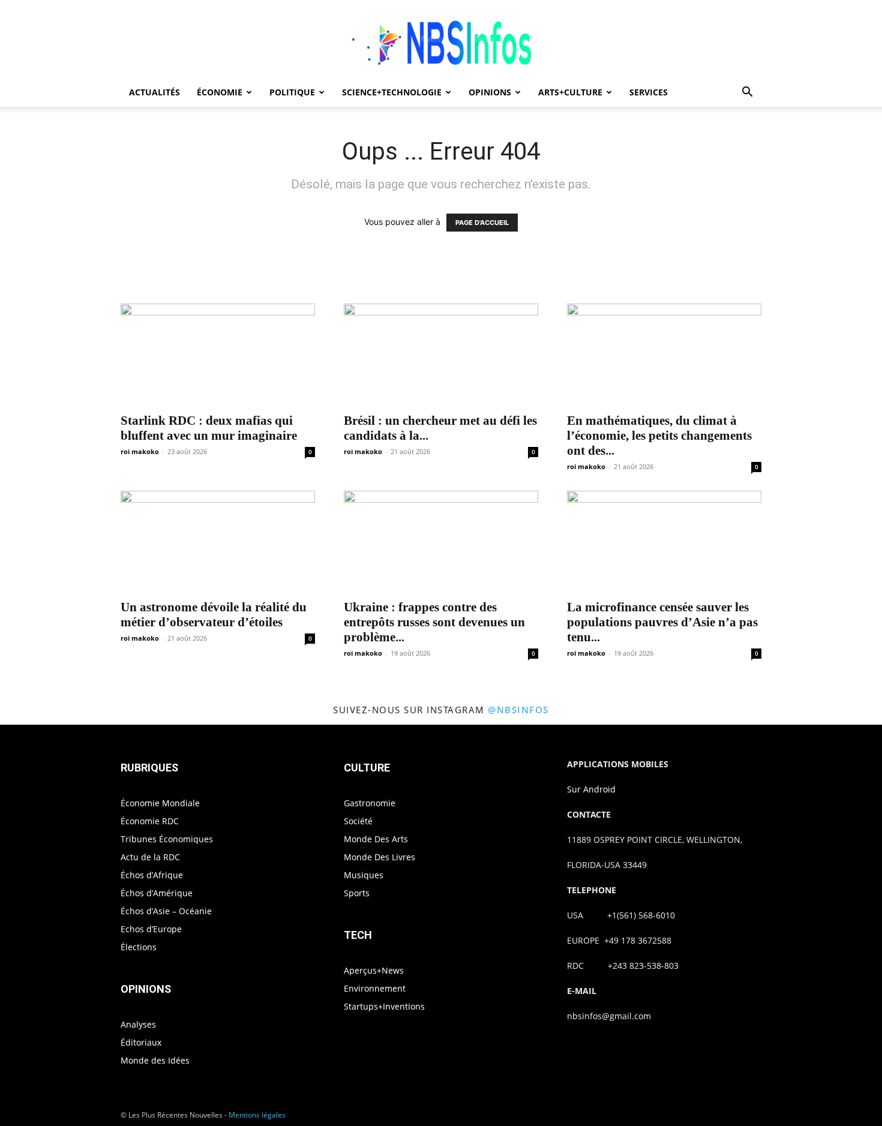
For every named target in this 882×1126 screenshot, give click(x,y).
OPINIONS (490, 92)
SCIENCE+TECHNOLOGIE (392, 92)
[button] (747, 93)
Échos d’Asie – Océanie (166, 911)
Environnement (375, 988)
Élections (139, 947)
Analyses (138, 1024)
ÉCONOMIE (219, 92)
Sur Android (591, 789)
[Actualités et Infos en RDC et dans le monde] (441, 40)
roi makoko (140, 451)
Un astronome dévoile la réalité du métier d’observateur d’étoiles (214, 614)
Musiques (363, 875)
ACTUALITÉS (154, 92)
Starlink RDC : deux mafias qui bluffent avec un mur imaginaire (209, 428)
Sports (357, 893)
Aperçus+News (374, 970)
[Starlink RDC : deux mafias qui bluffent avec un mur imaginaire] (218, 355)
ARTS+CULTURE (570, 92)
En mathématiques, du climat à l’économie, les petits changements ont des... (659, 435)
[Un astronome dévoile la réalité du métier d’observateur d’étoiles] (218, 542)
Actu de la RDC (150, 857)
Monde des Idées (155, 1060)
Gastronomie (369, 803)
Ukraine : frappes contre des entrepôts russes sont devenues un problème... (434, 622)
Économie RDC (150, 821)
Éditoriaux (141, 1042)
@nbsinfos (518, 710)
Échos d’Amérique (157, 893)
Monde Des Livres (379, 857)
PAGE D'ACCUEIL (482, 222)
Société (358, 821)
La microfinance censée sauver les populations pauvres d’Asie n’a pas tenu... (662, 622)
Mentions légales (257, 1115)
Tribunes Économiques (167, 839)
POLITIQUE (292, 92)
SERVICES (648, 92)
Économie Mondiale (160, 803)
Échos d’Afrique (152, 875)
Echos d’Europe (151, 929)
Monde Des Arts (376, 839)
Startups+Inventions (384, 1006)
